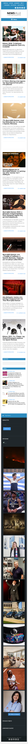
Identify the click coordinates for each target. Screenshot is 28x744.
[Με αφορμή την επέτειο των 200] (14, 524)
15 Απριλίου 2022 (21, 313)
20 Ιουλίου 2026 (11, 371)
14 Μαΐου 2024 (22, 188)
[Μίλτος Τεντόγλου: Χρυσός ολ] (14, 479)
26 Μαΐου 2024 (22, 137)
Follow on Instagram (15, 714)
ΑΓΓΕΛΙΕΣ (11, 3)
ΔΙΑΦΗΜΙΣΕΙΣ (17, 3)
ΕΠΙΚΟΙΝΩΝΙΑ (7, 5)
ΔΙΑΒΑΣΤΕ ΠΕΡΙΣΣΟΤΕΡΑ (9, 57)
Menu (15, 19)
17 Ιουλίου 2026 (11, 380)
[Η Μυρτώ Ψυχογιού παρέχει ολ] (14, 701)
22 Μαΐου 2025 (22, 96)
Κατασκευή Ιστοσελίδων (12, 737)
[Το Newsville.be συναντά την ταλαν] (14, 546)
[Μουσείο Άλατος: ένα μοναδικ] (14, 568)
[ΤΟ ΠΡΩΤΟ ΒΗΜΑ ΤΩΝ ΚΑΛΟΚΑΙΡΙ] (14, 612)
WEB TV (22, 3)
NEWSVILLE (6, 3)
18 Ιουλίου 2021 (22, 352)
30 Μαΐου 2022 (22, 273)
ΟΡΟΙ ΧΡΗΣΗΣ (13, 5)
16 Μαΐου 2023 (22, 231)
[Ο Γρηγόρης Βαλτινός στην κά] (14, 590)
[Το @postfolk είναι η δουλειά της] (14, 635)
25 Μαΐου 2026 (22, 57)
